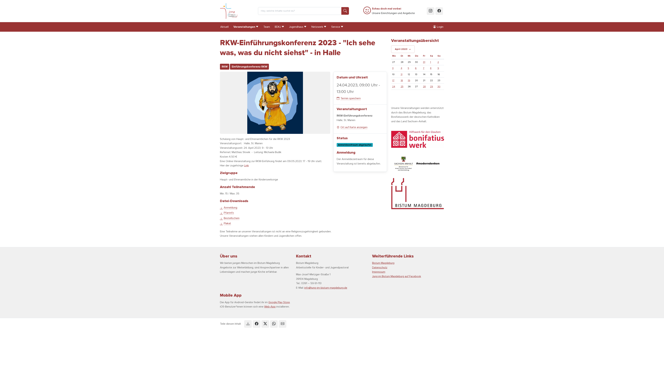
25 (402, 86)
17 (393, 80)
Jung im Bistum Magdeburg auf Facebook (396, 276)
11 (401, 74)
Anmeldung (230, 207)
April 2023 (401, 49)
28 (424, 86)
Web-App (270, 306)
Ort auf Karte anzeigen (353, 127)
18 (402, 80)
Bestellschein (231, 218)
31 (424, 62)
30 (438, 86)
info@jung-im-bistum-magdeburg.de (325, 288)
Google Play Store (279, 302)
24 (393, 86)
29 (431, 86)
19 (409, 80)
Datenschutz (379, 267)
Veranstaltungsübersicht (415, 40)
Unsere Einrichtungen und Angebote (393, 11)
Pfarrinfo (229, 213)
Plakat (227, 223)
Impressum (378, 272)
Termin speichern (350, 98)
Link (246, 165)
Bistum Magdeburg (383, 263)
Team (266, 27)
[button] (248, 324)
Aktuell (224, 27)
